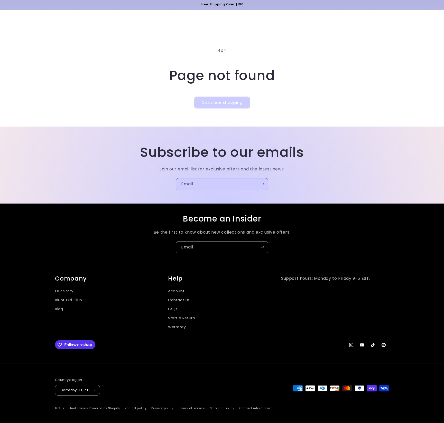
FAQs (173, 309)
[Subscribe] (262, 184)
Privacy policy (162, 408)
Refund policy (135, 408)
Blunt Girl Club (68, 300)
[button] (10, 19)
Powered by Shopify (104, 408)
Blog (59, 309)
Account (176, 291)
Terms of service (191, 408)
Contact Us (179, 300)
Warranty (177, 327)
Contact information (255, 408)
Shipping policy (222, 408)
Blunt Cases (78, 408)
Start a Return (181, 318)
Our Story (64, 291)
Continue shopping (222, 102)
